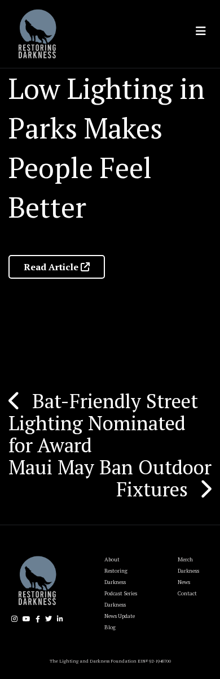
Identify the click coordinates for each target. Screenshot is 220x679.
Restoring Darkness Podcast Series (120, 582)
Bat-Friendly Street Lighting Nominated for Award (103, 423)
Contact (187, 593)
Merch (185, 559)
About (112, 559)
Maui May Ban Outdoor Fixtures (110, 478)
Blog (110, 627)
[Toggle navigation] (201, 31)
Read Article (52, 267)
